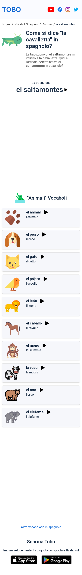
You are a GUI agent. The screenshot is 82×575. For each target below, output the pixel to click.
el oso (31, 390)
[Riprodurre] (66, 90)
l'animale (32, 217)
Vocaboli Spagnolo (26, 24)
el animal (33, 212)
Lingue (6, 24)
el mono (32, 345)
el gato (31, 256)
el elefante (35, 412)
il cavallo (32, 328)
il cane (30, 239)
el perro (32, 234)
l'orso (30, 394)
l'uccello (31, 283)
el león (31, 301)
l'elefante (32, 417)
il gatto (31, 261)
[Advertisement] (41, 140)
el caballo (34, 323)
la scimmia (33, 350)
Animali (47, 24)
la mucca (32, 372)
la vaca (32, 367)
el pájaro (33, 279)
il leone (31, 306)
